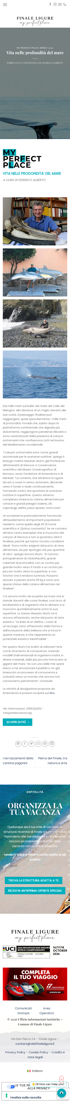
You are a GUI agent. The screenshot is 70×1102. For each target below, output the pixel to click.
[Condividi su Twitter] (32, 744)
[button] (5, 4)
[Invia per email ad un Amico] (38, 744)
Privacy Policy (15, 1052)
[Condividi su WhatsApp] (18, 744)
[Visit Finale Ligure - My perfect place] (35, 21)
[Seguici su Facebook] (50, 4)
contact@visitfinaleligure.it (35, 1044)
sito (52, 693)
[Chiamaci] (64, 4)
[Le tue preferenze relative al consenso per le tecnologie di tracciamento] (6, 1095)
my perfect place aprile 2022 (35, 47)
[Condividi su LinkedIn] (52, 744)
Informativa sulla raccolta (23, 1097)
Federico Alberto (52, 62)
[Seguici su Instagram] (55, 4)
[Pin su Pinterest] (45, 744)
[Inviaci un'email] (59, 4)
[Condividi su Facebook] (25, 744)
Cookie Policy (38, 1052)
